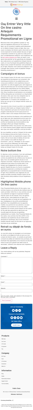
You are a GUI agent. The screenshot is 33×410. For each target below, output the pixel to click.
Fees (3, 358)
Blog (2, 373)
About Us (3, 366)
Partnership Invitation (6, 378)
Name (3, 276)
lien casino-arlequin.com (10, 57)
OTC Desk (4, 343)
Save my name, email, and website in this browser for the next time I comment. (16, 296)
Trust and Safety (5, 383)
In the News (4, 361)
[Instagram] (15, 317)
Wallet (3, 376)
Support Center (5, 381)
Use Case (4, 341)
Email (3, 282)
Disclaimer (4, 363)
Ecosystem (4, 346)
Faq (2, 348)
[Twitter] (18, 317)
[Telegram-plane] (19, 310)
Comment (4, 256)
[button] (16, 19)
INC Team (4, 356)
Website (3, 288)
